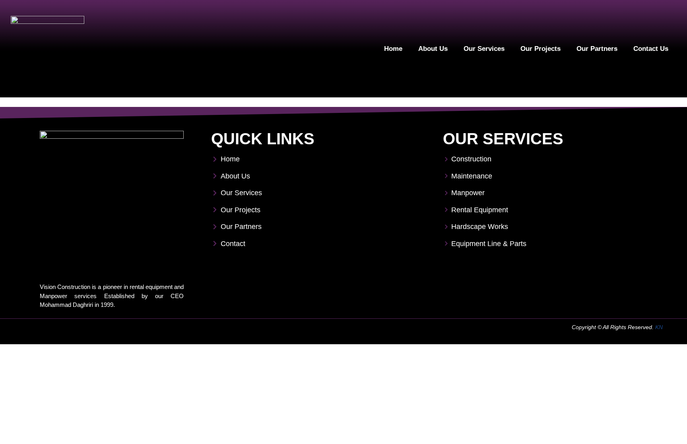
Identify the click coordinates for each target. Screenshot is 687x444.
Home (393, 48)
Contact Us (650, 48)
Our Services (484, 48)
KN (659, 327)
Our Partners (596, 48)
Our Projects (540, 48)
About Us (433, 48)
